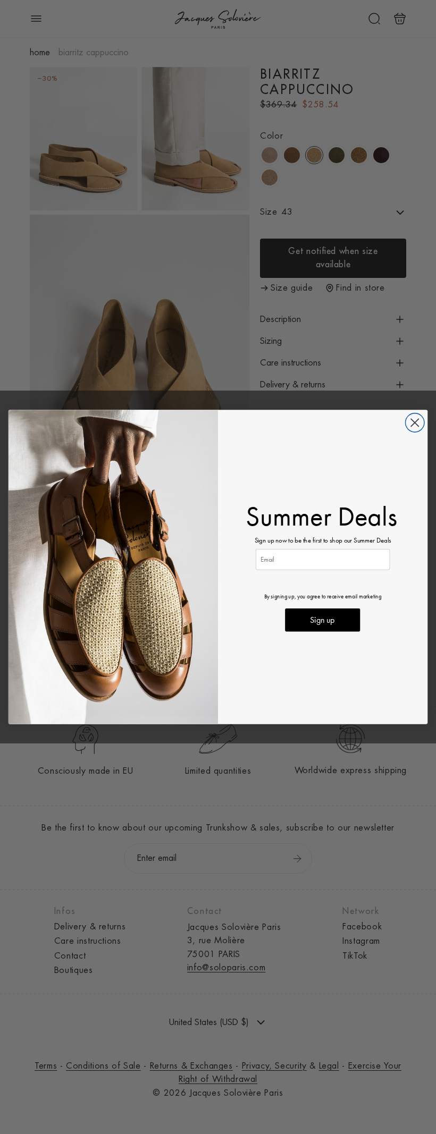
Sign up (322, 619)
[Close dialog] (414, 422)
